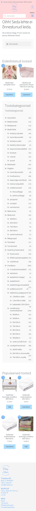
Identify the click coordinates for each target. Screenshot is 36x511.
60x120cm (14, 223)
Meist (3, 501)
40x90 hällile (17, 349)
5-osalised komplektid (18, 269)
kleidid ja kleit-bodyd (17, 145)
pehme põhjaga (18, 195)
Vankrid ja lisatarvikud (15, 250)
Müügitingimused (7, 505)
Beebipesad (11, 125)
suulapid (13, 203)
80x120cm (16, 330)
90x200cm (16, 338)
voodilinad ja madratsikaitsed (16, 309)
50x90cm (16, 318)
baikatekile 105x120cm (21, 304)
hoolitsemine (15, 176)
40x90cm (13, 219)
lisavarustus (14, 254)
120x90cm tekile (19, 297)
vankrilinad (14, 262)
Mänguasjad (12, 238)
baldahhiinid (14, 281)
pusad (12, 160)
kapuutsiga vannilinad (18, 180)
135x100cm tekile (19, 300)
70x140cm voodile (19, 357)
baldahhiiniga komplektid (19, 285)
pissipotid (13, 199)
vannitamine (14, 207)
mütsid (12, 157)
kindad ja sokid (15, 141)
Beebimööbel (12, 122)
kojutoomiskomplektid (18, 149)
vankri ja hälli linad (19, 342)
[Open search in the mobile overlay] (14, 16)
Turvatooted (12, 246)
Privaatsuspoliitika (7, 507)
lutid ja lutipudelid (17, 184)
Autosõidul (11, 118)
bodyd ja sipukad (16, 133)
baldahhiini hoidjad (17, 277)
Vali (9, 407)
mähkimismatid (16, 188)
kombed (13, 153)
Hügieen (10, 168)
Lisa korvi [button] (9, 95)
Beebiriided (11, 129)
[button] (32, 16)
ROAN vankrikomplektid (19, 258)
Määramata (11, 211)
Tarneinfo (4, 503)
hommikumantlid (16, 137)
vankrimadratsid (16, 234)
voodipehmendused (17, 345)
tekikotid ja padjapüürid (19, 293)
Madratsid (11, 215)
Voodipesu (11, 265)
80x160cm (14, 230)
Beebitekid (11, 164)
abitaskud (13, 273)
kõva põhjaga (18, 192)
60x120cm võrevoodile (21, 353)
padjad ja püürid (16, 289)
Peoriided (11, 242)
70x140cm (14, 227)
